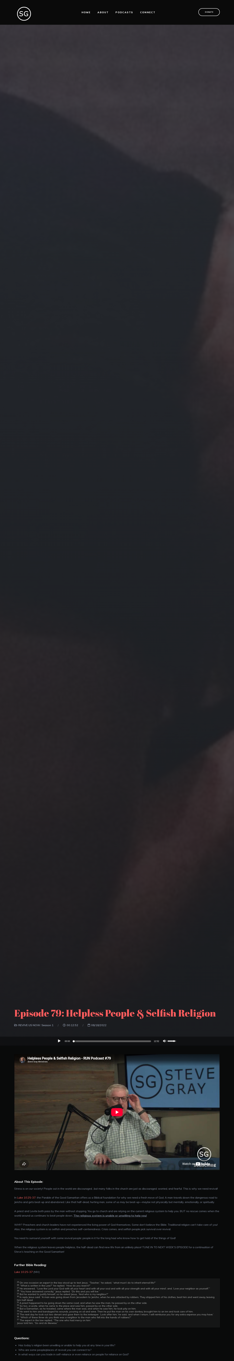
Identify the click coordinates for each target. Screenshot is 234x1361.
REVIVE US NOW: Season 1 (35, 1025)
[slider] (112, 1041)
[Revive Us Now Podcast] (24, 12)
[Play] (59, 1041)
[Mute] (164, 1041)
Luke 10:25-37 (26, 1197)
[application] (117, 1041)
